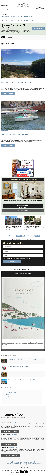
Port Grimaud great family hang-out (14, 134)
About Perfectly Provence (10, 431)
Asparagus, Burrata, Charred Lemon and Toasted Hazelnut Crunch (22, 372)
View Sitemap (29, 464)
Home (3, 37)
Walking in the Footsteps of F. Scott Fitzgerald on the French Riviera (22, 379)
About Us (3, 8)
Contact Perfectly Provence (20, 464)
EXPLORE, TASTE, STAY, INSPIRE (27, 16)
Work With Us (8, 8)
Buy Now (23, 329)
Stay (7, 398)
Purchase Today (38, 28)
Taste (7, 401)
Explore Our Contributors (10, 455)
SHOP (32, 20)
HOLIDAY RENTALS (5, 16)
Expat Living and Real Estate (12, 392)
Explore (3, 78)
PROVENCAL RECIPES (15, 16)
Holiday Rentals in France (29, 462)
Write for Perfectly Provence (33, 461)
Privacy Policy (28, 258)
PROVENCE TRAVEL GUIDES (22, 20)
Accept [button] (21, 472)
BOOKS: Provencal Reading (8, 20)
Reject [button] (26, 472)
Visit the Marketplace (9, 444)
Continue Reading (8, 93)
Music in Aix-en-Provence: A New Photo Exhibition (18, 366)
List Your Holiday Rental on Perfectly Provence (14, 463)
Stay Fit (6, 130)
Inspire (7, 396)
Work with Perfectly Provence (17, 462)
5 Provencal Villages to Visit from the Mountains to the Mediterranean (22, 359)
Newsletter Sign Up (11, 461)
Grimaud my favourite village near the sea (16, 82)
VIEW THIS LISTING (22, 212)
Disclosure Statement (36, 463)
